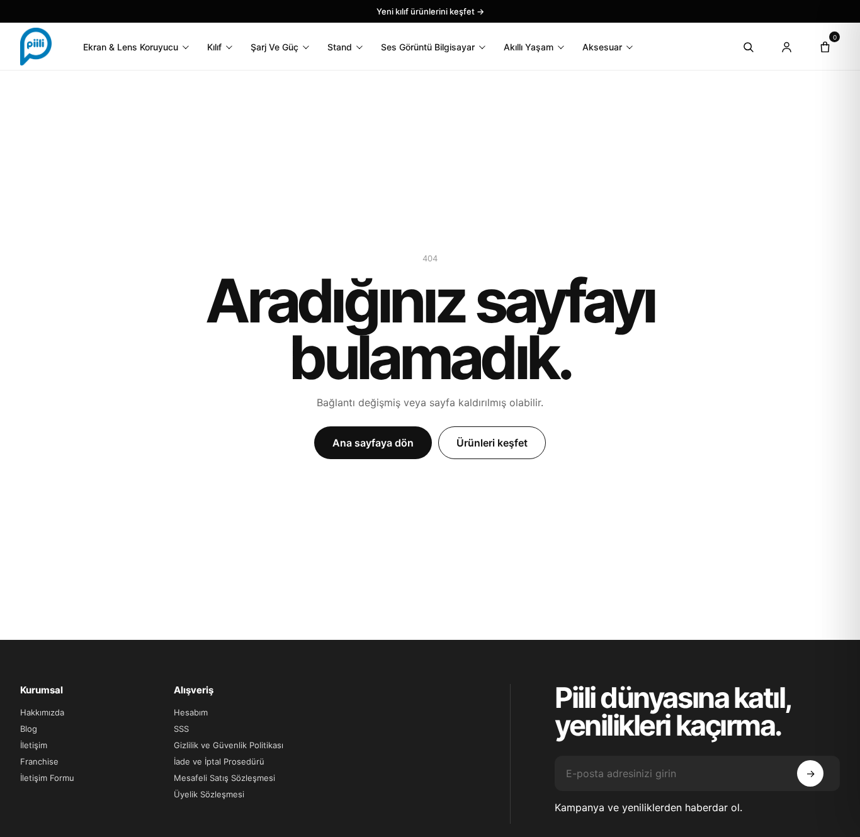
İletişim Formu (47, 778)
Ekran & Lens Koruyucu (130, 47)
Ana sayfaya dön (373, 442)
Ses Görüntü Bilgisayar (428, 47)
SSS (181, 729)
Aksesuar (602, 47)
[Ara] (748, 46)
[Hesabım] (786, 46)
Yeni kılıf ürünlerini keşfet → (430, 11)
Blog (28, 729)
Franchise (39, 761)
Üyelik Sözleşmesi (209, 794)
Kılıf (214, 47)
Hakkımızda (42, 712)
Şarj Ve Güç (274, 47)
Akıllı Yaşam (528, 47)
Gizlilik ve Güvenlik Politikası (228, 745)
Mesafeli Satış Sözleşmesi (224, 778)
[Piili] (36, 46)
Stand (339, 47)
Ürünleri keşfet (492, 442)
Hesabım (191, 712)
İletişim (33, 745)
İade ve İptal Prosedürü (219, 761)
